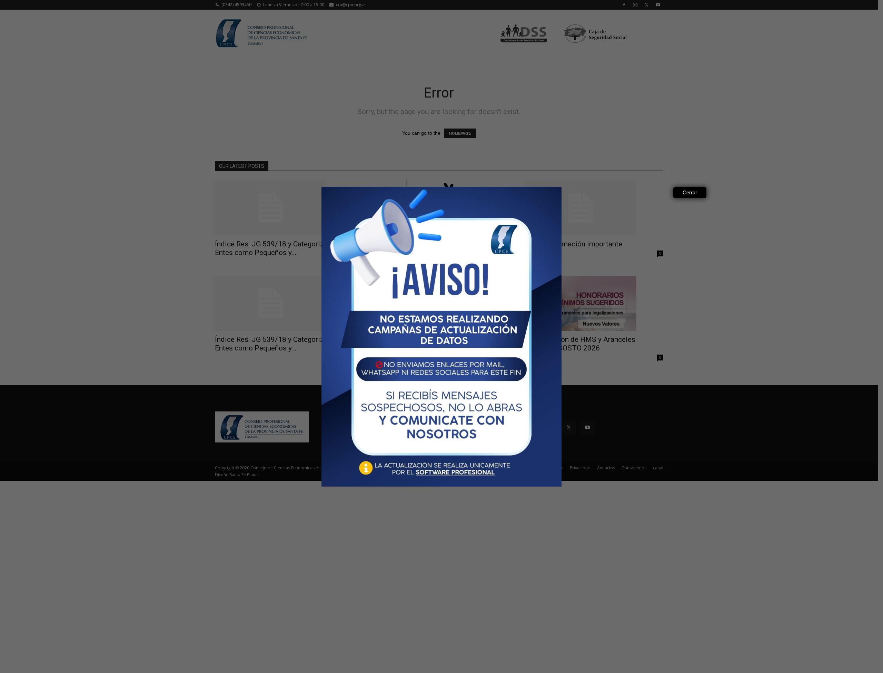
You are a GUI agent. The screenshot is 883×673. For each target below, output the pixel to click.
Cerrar (690, 192)
